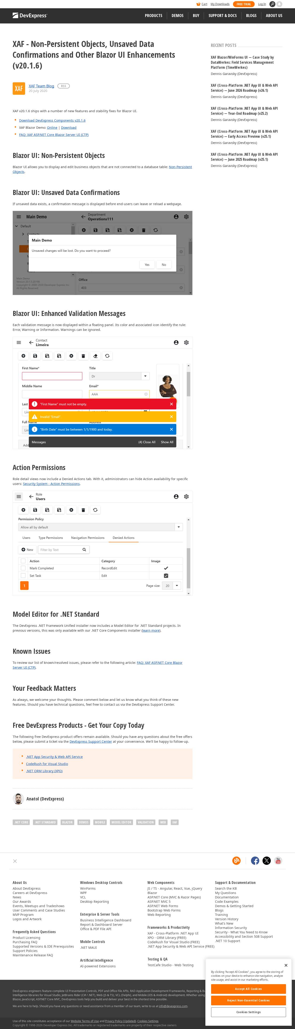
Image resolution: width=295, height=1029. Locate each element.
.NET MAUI (88, 947)
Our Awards (22, 901)
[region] (248, 992)
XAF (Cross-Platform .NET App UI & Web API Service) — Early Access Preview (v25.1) (244, 134)
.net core (21, 822)
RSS (63, 86)
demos (83, 822)
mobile (100, 822)
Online (52, 127)
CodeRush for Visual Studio (47, 764)
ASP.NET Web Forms (163, 906)
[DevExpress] (27, 4)
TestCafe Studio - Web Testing (171, 965)
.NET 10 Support (227, 941)
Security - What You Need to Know (241, 932)
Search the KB (226, 888)
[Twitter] (267, 861)
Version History (226, 919)
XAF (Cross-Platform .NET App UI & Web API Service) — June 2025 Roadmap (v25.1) (244, 157)
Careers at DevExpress (30, 893)
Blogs (251, 15)
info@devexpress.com (173, 1006)
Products (153, 15)
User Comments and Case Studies (39, 910)
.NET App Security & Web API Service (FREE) (181, 946)
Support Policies (25, 951)
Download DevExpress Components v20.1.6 (52, 120)
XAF (174, 822)
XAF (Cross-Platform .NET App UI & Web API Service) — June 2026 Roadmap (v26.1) (244, 88)
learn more (150, 630)
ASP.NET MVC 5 (159, 901)
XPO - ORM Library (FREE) (167, 937)
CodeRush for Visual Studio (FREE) (174, 942)
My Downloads (220, 4)
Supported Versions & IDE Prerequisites (43, 946)
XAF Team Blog (41, 86)
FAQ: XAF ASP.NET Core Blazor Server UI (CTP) (53, 134)
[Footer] (15, 861)
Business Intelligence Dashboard (105, 920)
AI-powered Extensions (98, 966)
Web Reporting (159, 914)
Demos (177, 15)
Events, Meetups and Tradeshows (39, 906)
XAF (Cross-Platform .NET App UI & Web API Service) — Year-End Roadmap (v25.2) (244, 111)
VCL (83, 897)
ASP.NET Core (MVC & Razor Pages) (174, 897)
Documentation (227, 897)
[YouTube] (278, 861)
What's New (224, 923)
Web (163, 822)
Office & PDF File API (95, 929)
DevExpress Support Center (91, 741)
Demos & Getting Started (234, 906)
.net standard (45, 822)
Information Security (231, 928)
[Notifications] (279, 4)
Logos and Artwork (27, 919)
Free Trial (244, 4)
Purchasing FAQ (25, 942)
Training (221, 914)
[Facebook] (255, 861)
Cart (204, 4)
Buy (196, 15)
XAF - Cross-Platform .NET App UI (173, 933)
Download (69, 127)
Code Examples (227, 901)
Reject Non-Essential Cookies (248, 1000)
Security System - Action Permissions (51, 484)
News (17, 897)
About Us (274, 15)
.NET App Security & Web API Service (54, 756)
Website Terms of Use (85, 1021)
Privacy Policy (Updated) (120, 1021)
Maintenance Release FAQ (33, 955)
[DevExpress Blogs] (236, 861)
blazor (67, 822)
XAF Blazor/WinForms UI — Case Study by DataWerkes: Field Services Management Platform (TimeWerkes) (242, 62)
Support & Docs (223, 15)
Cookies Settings (248, 1012)
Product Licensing (26, 937)
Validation (146, 822)
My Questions (225, 893)
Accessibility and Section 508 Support (244, 936)
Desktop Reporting (94, 901)
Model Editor (121, 822)
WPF (83, 893)
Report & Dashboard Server (101, 924)
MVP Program (23, 914)
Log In (262, 4)
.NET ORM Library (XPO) (44, 771)
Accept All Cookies (248, 989)
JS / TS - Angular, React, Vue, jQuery (175, 888)
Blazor (152, 893)
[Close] (286, 965)
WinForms (88, 888)
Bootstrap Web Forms (164, 910)
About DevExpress (27, 888)
